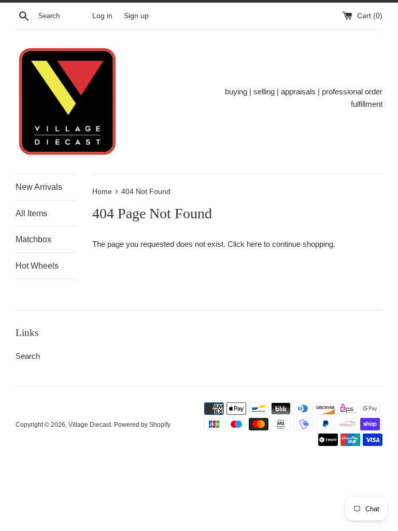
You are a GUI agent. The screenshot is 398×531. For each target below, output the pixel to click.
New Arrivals (39, 187)
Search (28, 356)
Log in (102, 16)
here (254, 244)
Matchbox (33, 239)
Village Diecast (89, 424)
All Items (31, 213)
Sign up (136, 16)
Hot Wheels (37, 265)
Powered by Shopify (142, 424)
